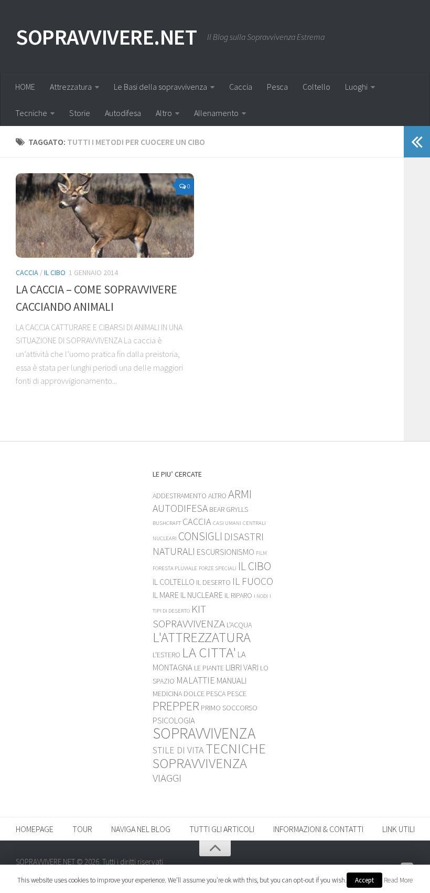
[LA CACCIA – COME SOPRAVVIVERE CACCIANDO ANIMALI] (105, 215)
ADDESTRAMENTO (180, 495)
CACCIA (27, 272)
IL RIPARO (238, 595)
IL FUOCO (252, 581)
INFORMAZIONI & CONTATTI (318, 829)
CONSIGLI (200, 536)
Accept (364, 880)
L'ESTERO (166, 654)
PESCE (236, 693)
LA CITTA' (209, 652)
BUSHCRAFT (167, 523)
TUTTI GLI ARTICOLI (221, 829)
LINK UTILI (398, 829)
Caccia (240, 86)
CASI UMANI (227, 523)
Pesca (277, 86)
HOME (25, 86)
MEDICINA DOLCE (179, 693)
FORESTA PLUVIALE (175, 568)
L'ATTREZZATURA (202, 637)
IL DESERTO (213, 582)
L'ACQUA (239, 624)
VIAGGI (167, 778)
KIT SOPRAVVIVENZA (189, 616)
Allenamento (216, 113)
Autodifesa (123, 113)
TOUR (82, 829)
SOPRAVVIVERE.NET (106, 36)
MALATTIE (195, 680)
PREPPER (176, 705)
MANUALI (231, 680)
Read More (398, 880)
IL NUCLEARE (201, 595)
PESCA (215, 693)
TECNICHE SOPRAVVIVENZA (209, 756)
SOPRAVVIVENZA (204, 733)
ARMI (240, 494)
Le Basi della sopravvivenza (160, 86)
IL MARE (166, 595)
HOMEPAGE (34, 829)
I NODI (261, 596)
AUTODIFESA (180, 508)
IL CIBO (55, 272)
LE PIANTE (209, 668)
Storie (79, 113)
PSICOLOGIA (174, 720)
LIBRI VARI (242, 667)
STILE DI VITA (178, 750)
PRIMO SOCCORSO (229, 707)
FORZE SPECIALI (217, 568)
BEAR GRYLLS (228, 509)
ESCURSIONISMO (225, 552)
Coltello (316, 86)
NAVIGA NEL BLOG (140, 829)
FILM (261, 553)
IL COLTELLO (174, 581)
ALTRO (217, 495)
